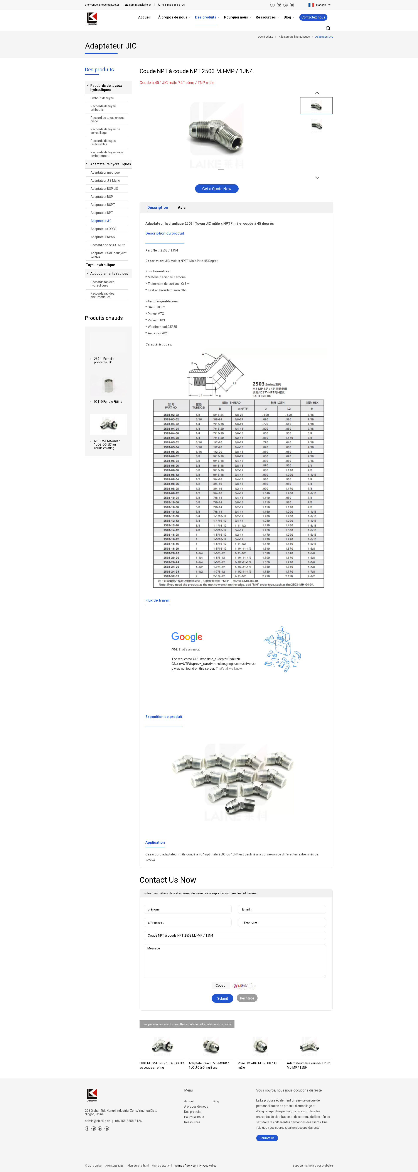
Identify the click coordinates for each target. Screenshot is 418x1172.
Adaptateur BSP (102, 196)
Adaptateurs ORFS (103, 229)
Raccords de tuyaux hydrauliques (106, 88)
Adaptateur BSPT (103, 204)
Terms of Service (185, 1165)
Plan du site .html (138, 1165)
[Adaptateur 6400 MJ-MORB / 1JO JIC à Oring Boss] (211, 1046)
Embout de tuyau (102, 98)
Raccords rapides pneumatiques (102, 295)
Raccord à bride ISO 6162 (108, 245)
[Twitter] (279, 5)
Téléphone (247, 916)
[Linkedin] (285, 5)
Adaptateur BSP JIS (104, 188)
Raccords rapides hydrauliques (102, 283)
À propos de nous (196, 1106)
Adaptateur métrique (105, 172)
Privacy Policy (207, 1165)
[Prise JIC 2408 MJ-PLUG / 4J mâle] (260, 1046)
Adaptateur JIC (101, 221)
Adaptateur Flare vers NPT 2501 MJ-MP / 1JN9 (309, 1065)
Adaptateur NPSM (103, 237)
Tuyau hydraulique (100, 265)
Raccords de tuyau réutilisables (103, 142)
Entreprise (152, 916)
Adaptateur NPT (102, 213)
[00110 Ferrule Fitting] (108, 385)
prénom (150, 903)
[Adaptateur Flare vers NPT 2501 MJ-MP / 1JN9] (309, 1046)
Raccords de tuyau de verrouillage (105, 130)
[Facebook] (272, 5)
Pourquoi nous (194, 1117)
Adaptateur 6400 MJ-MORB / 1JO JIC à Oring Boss (209, 1065)
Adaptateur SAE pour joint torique (108, 254)
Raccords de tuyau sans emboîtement (107, 154)
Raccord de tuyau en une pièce (108, 119)
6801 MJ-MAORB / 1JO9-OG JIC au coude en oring (107, 444)
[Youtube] (292, 5)
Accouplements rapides (109, 274)
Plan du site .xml (161, 1165)
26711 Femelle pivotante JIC (104, 360)
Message (153, 946)
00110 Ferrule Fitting (108, 401)
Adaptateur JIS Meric (105, 180)
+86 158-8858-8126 (173, 4)
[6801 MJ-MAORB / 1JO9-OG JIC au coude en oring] (108, 424)
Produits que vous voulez (164, 929)
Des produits (192, 1111)
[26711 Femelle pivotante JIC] (108, 342)
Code (216, 984)
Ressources (192, 1122)
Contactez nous (313, 17)
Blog (216, 1101)
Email (243, 903)
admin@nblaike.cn (140, 4)
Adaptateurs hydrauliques (110, 164)
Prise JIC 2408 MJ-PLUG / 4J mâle (257, 1065)
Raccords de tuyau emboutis (103, 107)
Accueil (189, 1101)
